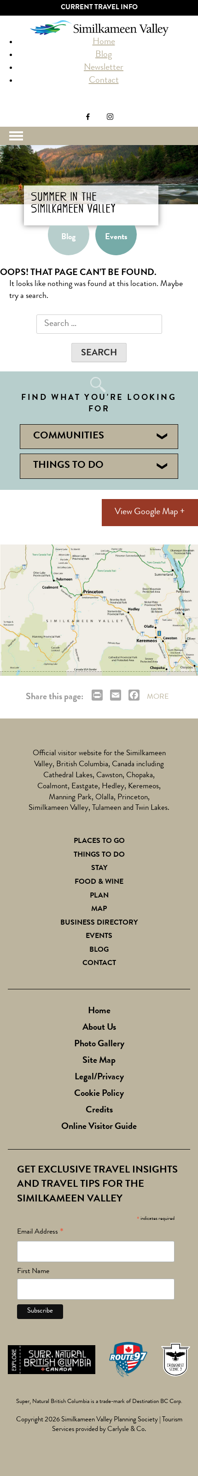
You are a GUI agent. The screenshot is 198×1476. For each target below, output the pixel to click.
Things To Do (99, 855)
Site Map (99, 1061)
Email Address (40, 1233)
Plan (99, 896)
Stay (99, 868)
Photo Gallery (99, 1044)
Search (13, 106)
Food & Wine (99, 882)
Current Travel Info (99, 7)
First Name (33, 1271)
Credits (99, 1110)
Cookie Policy (99, 1094)
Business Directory (99, 923)
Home (104, 42)
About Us (99, 1028)
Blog (103, 55)
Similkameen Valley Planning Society (109, 1420)
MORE (158, 697)
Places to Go (99, 841)
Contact (104, 80)
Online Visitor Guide (99, 1127)
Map (99, 909)
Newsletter (103, 68)
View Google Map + (150, 512)
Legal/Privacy (99, 1077)
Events (116, 237)
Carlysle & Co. (126, 1429)
